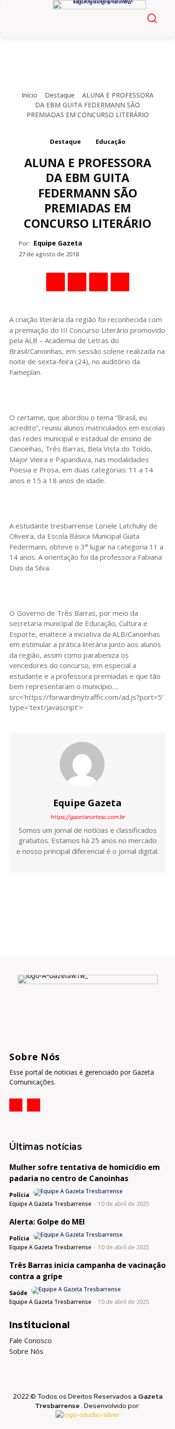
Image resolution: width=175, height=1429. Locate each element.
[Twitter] (77, 282)
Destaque (60, 95)
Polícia (19, 1195)
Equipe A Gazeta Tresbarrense (50, 1204)
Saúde (18, 1293)
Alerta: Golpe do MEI (47, 1222)
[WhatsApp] (120, 282)
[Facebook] (55, 282)
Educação (111, 141)
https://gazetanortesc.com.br (87, 817)
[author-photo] (78, 1192)
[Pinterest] (98, 282)
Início (29, 95)
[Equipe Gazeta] (88, 764)
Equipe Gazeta (58, 243)
